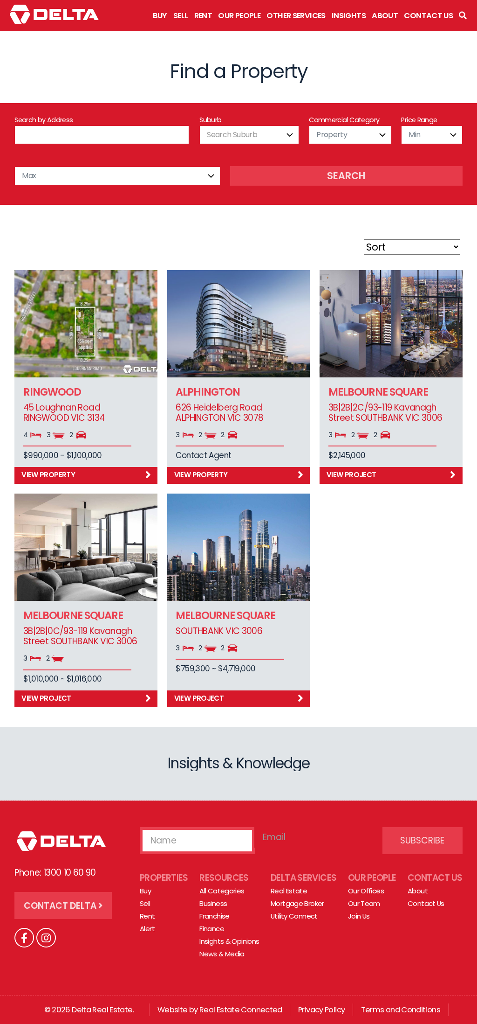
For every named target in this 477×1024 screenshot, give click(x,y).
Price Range (419, 120)
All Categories (221, 891)
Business (213, 903)
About (385, 15)
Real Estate (289, 891)
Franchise (214, 916)
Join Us (359, 916)
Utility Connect (294, 916)
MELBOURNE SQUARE (378, 391)
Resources (223, 877)
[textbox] (249, 134)
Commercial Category (344, 120)
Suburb (210, 120)
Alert (147, 928)
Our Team (364, 903)
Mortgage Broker (297, 903)
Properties (164, 877)
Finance (211, 928)
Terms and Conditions (401, 1009)
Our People (239, 15)
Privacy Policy (321, 1009)
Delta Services (303, 877)
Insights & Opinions (229, 941)
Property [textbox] (331, 134)
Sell (180, 15)
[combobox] (249, 134)
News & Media (222, 954)
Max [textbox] (29, 175)
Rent (203, 15)
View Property (48, 475)
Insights (349, 15)
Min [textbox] (414, 134)
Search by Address (43, 120)
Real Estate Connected (240, 1009)
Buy (160, 15)
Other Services (295, 15)
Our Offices (366, 891)
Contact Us (428, 15)
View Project (351, 475)
